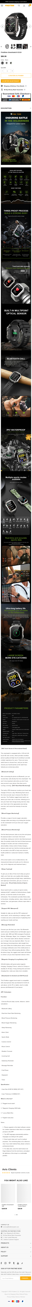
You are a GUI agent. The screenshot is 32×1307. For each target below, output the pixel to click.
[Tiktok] (22, 1263)
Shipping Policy (14, 1294)
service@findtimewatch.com (11, 1227)
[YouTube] (18, 1263)
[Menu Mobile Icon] (2, 5)
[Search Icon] (19, 5)
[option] (16, 26)
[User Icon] (24, 6)
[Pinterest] (9, 1263)
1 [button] (15, 1214)
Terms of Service (20, 1297)
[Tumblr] (13, 1263)
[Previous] (2, 26)
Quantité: (3, 67)
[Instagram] (5, 1263)
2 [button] (16, 1214)
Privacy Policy (11, 1297)
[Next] (29, 26)
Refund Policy (24, 1294)
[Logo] (10, 5)
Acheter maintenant (10, 81)
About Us (7, 1294)
